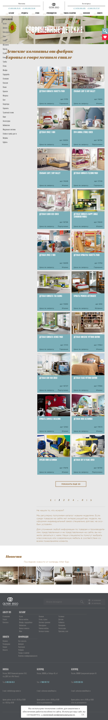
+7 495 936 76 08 (28, 8)
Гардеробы (6, 74)
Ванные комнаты (24, 628)
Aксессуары (6, 121)
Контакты (5, 622)
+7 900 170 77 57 (93, 8)
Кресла (5, 49)
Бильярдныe (6, 32)
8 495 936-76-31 (9, 682)
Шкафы (5, 70)
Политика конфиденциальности (27, 656)
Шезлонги (6, 44)
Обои (20, 631)
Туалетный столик (8, 112)
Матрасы (5, 95)
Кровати (5, 91)
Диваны (5, 28)
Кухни (4, 23)
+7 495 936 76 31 (14, 8)
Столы (4, 66)
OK (82, 715)
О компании (6, 616)
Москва (21, 3)
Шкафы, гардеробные (25, 622)
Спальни (41, 616)
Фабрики (21, 650)
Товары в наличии (70, 13)
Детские (60, 619)
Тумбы (5, 61)
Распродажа (6, 644)
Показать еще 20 (70, 484)
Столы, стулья (43, 619)
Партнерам (21, 647)
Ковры (5, 40)
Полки (4, 87)
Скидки (5, 647)
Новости (99, 13)
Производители (52, 13)
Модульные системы (9, 129)
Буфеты (5, 142)
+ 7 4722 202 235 (79, 8)
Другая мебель (7, 19)
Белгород (86, 3)
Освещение (61, 625)
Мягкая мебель (23, 619)
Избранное (86, 13)
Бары (4, 36)
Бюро (4, 117)
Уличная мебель (44, 628)
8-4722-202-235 (78, 682)
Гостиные (61, 616)
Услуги (5, 619)
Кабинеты (61, 622)
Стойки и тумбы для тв (10, 133)
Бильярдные (42, 625)
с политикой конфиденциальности (58, 715)
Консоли (5, 83)
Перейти (10, 578)
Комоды (5, 57)
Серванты (6, 108)
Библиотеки (6, 125)
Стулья (5, 53)
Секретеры (6, 104)
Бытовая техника (44, 631)
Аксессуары (62, 628)
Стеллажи (6, 78)
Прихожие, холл (63, 631)
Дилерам (21, 644)
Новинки (5, 641)
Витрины (5, 138)
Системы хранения (44, 622)
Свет (4, 100)
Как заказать (22, 641)
